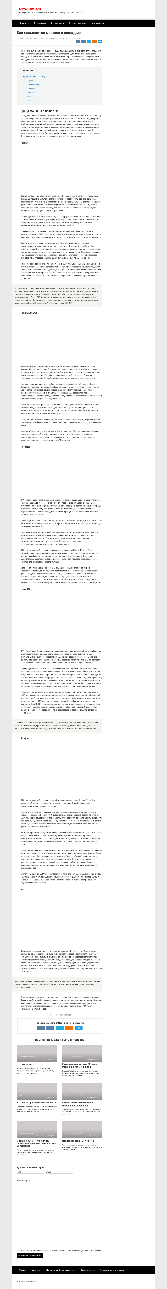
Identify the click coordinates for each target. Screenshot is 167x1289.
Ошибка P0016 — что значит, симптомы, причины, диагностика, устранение (36, 1143)
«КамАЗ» (31, 93)
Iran (29, 101)
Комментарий (23, 1180)
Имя (19, 1172)
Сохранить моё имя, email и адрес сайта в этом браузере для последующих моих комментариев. (60, 1251)
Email (48, 1172)
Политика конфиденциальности (61, 1270)
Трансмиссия (40, 23)
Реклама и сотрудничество (112, 1270)
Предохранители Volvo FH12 (78, 1140)
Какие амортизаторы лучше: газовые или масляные (78, 1103)
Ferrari (30, 81)
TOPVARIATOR (29, 9)
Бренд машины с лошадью (35, 76)
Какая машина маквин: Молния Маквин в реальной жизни (79, 1065)
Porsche (31, 89)
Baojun (30, 97)
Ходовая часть (57, 23)
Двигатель (24, 23)
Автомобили (98, 23)
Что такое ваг (25, 1064)
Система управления (78, 23)
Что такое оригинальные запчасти (36, 1102)
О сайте (22, 1270)
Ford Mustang (33, 85)
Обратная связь (87, 1270)
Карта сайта (36, 1270)
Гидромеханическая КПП (58, 38)
